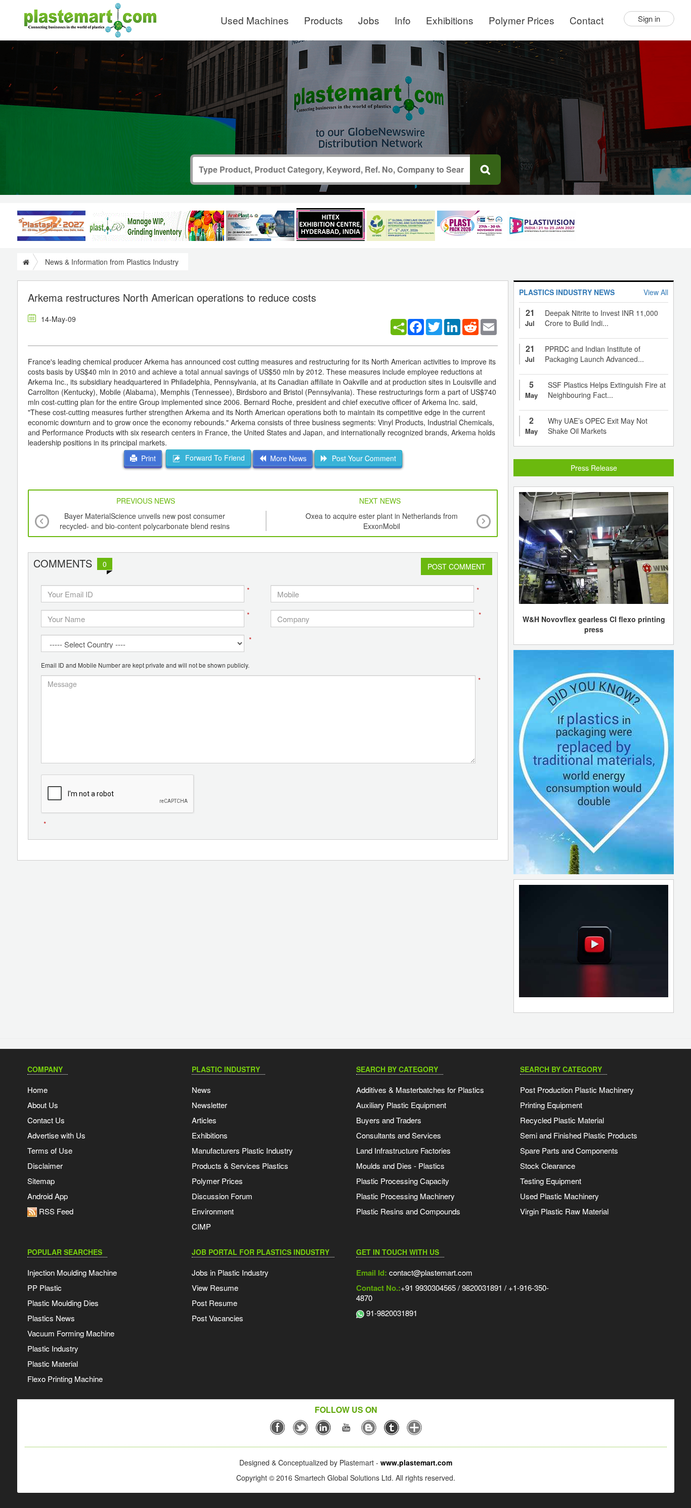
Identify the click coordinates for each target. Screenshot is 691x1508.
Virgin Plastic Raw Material (564, 1211)
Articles (204, 1120)
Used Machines (255, 20)
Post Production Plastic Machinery (577, 1089)
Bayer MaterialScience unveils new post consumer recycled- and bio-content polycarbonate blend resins (145, 521)
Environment (213, 1211)
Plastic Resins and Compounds (408, 1211)
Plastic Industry (52, 1348)
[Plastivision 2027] (541, 226)
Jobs (368, 20)
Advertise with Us (56, 1135)
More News (286, 458)
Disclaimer (45, 1165)
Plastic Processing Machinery (405, 1196)
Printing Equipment (551, 1104)
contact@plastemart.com (429, 1272)
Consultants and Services (398, 1135)
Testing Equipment (550, 1180)
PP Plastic (44, 1287)
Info (403, 20)
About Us (42, 1104)
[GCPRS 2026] (401, 226)
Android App (47, 1196)
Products (323, 20)
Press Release (594, 468)
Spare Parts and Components (569, 1150)
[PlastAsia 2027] (51, 226)
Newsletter (209, 1104)
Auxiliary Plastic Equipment (401, 1104)
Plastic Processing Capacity (402, 1180)
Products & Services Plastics (240, 1165)
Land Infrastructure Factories (403, 1150)
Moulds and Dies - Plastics (400, 1165)
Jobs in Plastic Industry (230, 1272)
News (201, 1089)
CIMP (201, 1226)
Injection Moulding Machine (72, 1272)
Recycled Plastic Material (562, 1120)
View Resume (215, 1287)
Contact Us (46, 1120)
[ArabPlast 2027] (260, 226)
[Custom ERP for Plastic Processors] (156, 226)
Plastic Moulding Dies (63, 1302)
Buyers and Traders (388, 1120)
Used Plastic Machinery (559, 1196)
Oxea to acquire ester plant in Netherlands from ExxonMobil (382, 521)
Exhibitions (449, 20)
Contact (586, 20)
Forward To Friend (213, 458)
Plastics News (51, 1318)
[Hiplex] (330, 224)
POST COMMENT (456, 566)
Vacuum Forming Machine (70, 1333)
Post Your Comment (362, 458)
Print (146, 458)
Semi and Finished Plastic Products (578, 1135)
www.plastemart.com (416, 1462)
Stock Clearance (547, 1165)
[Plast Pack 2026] (471, 226)
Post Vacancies (217, 1318)
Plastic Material (52, 1363)
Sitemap (41, 1180)
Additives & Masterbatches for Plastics (420, 1089)
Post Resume (214, 1302)
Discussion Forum (222, 1196)
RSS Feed (55, 1211)
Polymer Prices (521, 20)
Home (37, 1089)
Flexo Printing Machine (65, 1378)
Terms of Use (49, 1150)
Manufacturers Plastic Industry (242, 1150)
